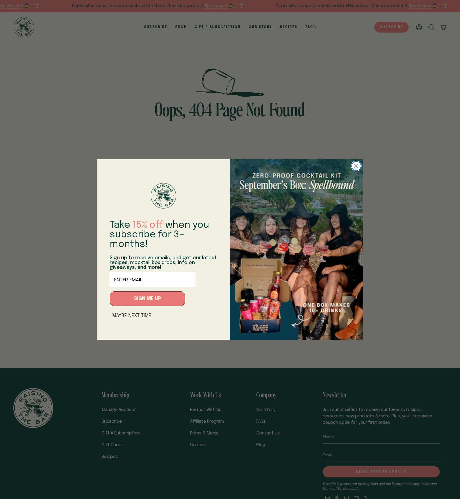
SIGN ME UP (147, 298)
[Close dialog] (356, 166)
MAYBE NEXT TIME (131, 315)
